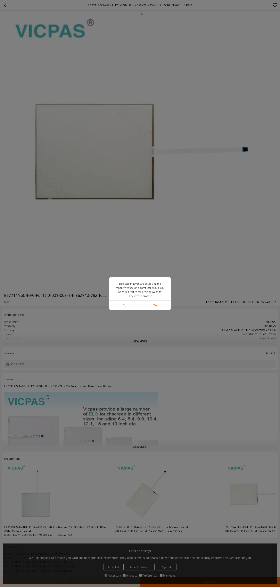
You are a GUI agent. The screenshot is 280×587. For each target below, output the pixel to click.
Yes (155, 305)
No (124, 305)
